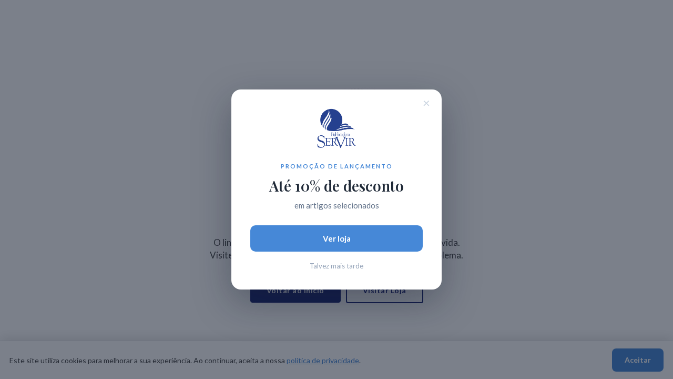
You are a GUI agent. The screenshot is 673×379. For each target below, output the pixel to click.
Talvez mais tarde (336, 266)
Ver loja (337, 238)
